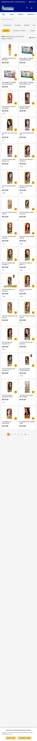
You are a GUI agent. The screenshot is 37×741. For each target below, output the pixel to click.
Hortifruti (30, 14)
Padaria (20, 14)
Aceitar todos (11, 738)
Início (2, 19)
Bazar (12, 14)
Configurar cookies (24, 738)
